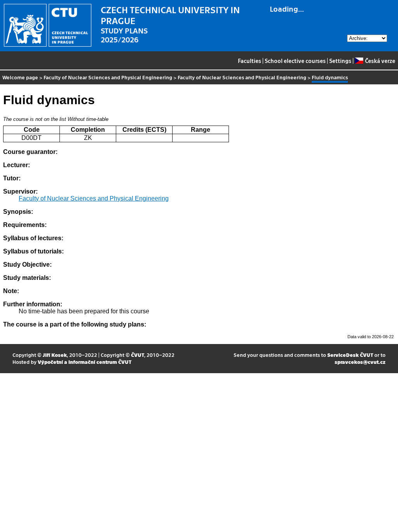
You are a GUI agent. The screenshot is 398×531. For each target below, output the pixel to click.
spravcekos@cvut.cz (360, 362)
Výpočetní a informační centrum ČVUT (84, 362)
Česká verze (380, 60)
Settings (340, 60)
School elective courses (295, 60)
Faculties (249, 60)
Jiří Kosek (55, 355)
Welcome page (20, 77)
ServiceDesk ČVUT (350, 355)
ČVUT (137, 355)
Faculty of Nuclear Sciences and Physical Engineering (108, 77)
